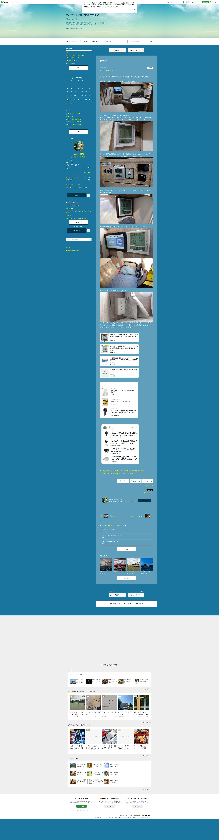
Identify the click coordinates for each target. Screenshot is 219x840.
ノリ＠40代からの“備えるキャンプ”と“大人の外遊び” (78, 211)
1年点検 (117, 50)
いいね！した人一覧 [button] (148, 485)
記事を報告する (149, 493)
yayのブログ (69, 215)
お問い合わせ (108, 817)
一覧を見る (79, 67)
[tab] (74, 674)
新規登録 (205, 2)
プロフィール (74, 157)
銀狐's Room (69, 208)
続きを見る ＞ (88, 172)
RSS (69, 248)
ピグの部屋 (83, 157)
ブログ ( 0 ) (69, 127)
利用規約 (116, 817)
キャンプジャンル (70, 180)
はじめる (81, 806)
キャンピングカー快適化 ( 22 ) (74, 122)
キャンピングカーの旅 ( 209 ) (74, 119)
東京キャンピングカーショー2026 (75, 55)
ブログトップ (72, 41)
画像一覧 (96, 41)
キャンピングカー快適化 (109, 70)
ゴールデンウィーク (71, 60)
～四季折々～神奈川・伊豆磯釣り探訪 (76, 218)
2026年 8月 (78, 78)
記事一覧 (85, 41)
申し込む (137, 806)
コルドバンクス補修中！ (72, 205)
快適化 (103, 61)
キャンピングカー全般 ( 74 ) (73, 114)
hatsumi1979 (79, 154)
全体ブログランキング (72, 178)
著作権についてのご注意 (74, 250)
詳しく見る (109, 806)
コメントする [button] (136, 481)
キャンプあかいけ (70, 63)
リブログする (148, 481)
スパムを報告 (99, 817)
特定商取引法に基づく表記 (139, 817)
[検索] (151, 42)
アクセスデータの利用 (125, 817)
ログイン (214, 2)
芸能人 (81, 674)
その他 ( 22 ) (69, 116)
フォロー (144, 500)
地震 (67, 52)
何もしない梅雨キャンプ (72, 57)
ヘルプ (149, 817)
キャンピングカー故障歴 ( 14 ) (74, 124)
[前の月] (72, 78)
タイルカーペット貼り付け (137, 50)
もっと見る (127, 549)
